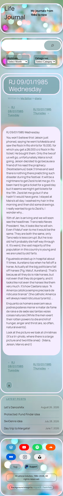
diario (38, 98)
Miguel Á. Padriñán (42, 487)
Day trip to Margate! (17, 428)
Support (33, 466)
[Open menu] (6, 27)
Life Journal (14, 12)
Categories (41, 58)
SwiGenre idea (13, 421)
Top (15, 466)
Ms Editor (26, 98)
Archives (12, 58)
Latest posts (16, 399)
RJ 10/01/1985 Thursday (42, 111)
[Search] (52, 45)
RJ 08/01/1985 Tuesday (15, 111)
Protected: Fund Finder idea (22, 414)
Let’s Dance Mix (14, 407)
